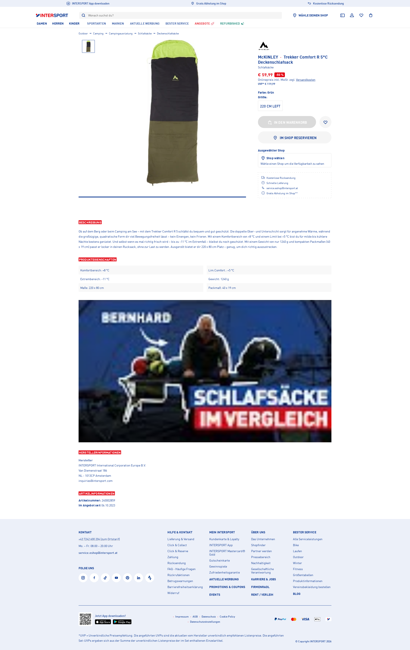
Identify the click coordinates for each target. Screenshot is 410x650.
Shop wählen (275, 158)
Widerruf (173, 593)
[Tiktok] (105, 577)
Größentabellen (303, 575)
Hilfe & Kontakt (179, 532)
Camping (98, 33)
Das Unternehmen (263, 539)
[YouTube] (116, 577)
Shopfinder (258, 545)
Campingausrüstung (121, 33)
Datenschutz (209, 616)
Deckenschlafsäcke (168, 33)
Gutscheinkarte (219, 560)
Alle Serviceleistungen (307, 539)
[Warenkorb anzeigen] (370, 15)
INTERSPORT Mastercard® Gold (227, 552)
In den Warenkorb (290, 122)
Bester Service (304, 532)
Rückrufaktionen (178, 575)
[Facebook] (94, 577)
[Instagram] (83, 577)
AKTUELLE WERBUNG (224, 579)
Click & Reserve (177, 551)
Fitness (298, 569)
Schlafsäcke (145, 33)
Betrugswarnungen (180, 581)
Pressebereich (260, 557)
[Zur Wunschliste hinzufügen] (325, 122)
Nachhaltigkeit (261, 563)
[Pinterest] (127, 577)
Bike (296, 545)
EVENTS (214, 594)
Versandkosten (305, 79)
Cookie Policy (227, 616)
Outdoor (83, 33)
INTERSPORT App (221, 545)
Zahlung (172, 557)
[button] (205, 222)
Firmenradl (260, 587)
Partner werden (261, 551)
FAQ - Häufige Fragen (181, 569)
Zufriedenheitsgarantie (224, 572)
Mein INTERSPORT (222, 532)
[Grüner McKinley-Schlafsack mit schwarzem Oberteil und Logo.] (173, 113)
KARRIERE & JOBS (263, 579)
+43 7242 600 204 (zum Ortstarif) (99, 539)
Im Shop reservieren (298, 138)
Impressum (182, 616)
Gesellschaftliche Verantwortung (262, 570)
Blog (297, 594)
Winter (297, 563)
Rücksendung (176, 563)
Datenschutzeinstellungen (205, 621)
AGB (195, 616)
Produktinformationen (307, 581)
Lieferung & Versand (180, 539)
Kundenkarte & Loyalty (224, 539)
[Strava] (149, 577)
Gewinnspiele (218, 566)
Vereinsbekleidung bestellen (312, 587)
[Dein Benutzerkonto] (351, 15)
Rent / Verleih (262, 594)
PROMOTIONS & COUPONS (227, 587)
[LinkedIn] (138, 577)
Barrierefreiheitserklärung (185, 587)
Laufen (297, 551)
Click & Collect (177, 545)
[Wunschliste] (361, 15)
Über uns (258, 532)
